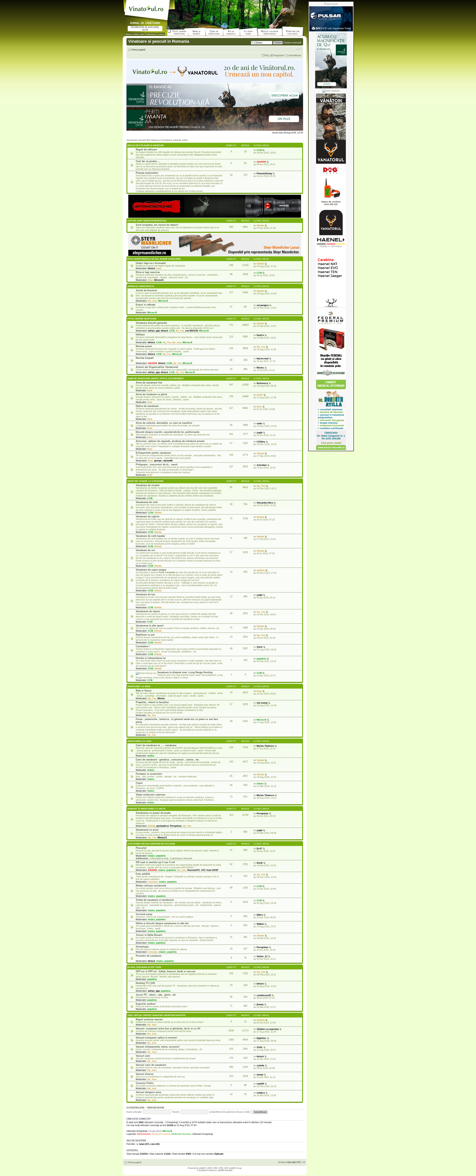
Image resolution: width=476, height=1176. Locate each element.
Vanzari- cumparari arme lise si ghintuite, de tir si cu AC (168, 1028)
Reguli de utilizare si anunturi (145, 145)
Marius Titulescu (265, 746)
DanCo (260, 335)
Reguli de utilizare (146, 149)
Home (128, 34)
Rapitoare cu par (145, 634)
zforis (260, 647)
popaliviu (261, 658)
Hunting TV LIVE (145, 983)
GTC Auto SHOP (209, 870)
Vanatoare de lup (145, 594)
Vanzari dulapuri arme (148, 1092)
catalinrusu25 (264, 995)
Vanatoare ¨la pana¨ (139, 686)
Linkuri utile (138, 34)
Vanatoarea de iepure (148, 611)
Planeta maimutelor (147, 173)
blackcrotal (262, 358)
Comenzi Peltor (145, 1083)
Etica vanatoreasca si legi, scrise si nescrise (154, 259)
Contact (161, 34)
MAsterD (159, 280)
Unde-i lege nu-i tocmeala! (151, 263)
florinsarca (262, 383)
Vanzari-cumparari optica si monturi (156, 1037)
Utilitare (140, 334)
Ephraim (219, 1154)
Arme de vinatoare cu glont (151, 394)
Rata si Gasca (143, 690)
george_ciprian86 (163, 460)
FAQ (267, 55)
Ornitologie (142, 946)
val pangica (263, 305)
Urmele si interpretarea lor (151, 658)
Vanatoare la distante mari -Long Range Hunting (185, 672)
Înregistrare (278, 55)
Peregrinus (176, 826)
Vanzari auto (143, 1055)
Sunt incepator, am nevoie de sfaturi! (157, 224)
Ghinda (260, 225)
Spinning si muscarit (182, 858)
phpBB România (225, 1170)
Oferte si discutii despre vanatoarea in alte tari (162, 923)
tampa (260, 1074)
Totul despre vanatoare (141, 319)
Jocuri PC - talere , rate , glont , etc (156, 994)
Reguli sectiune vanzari (149, 1019)
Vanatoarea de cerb (147, 502)
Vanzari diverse (144, 1074)
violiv (259, 423)
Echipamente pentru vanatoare (153, 452)
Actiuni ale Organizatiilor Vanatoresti (157, 367)
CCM (259, 150)
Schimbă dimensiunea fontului (298, 48)
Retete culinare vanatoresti (151, 885)
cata (152, 1144)
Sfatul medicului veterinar (150, 794)
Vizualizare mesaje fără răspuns (142, 140)
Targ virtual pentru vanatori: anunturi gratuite (156, 1015)
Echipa (281, 1162)
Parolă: (175, 1112)
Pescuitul (141, 848)
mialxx (150, 755)
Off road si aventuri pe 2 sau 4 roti (155, 862)
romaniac (153, 882)
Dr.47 (259, 848)
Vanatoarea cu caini (139, 741)
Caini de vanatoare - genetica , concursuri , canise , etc (167, 759)
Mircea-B (163, 301)
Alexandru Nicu (265, 503)
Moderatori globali (161, 1134)
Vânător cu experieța (268, 1029)
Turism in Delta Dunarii (149, 935)
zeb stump (262, 703)
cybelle (260, 1065)
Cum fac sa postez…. (148, 161)
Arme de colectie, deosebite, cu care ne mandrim (164, 423)
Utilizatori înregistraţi (202, 1134)
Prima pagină (138, 49)
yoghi (259, 432)
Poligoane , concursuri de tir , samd (156, 464)
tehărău (261, 570)
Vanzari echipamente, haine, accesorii (157, 1046)
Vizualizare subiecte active (174, 140)
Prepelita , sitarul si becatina (152, 702)
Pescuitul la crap (160, 858)
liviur (158, 268)
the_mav (152, 301)
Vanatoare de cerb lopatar (150, 536)
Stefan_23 (262, 956)
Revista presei (144, 346)
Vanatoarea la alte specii (150, 625)
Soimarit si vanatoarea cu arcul (146, 809)
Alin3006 (261, 162)
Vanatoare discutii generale (151, 322)
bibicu (260, 915)
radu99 (260, 1083)
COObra (261, 441)
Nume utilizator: (134, 1112)
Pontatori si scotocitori (149, 773)
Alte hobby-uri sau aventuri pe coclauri (151, 844)
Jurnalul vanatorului (140, 286)
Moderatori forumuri (181, 1134)
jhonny (260, 1004)
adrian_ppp (154, 330)
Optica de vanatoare (147, 406)
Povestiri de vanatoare (148, 955)
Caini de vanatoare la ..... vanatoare (156, 745)
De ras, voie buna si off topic (144, 967)
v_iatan (140, 1144)
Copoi (139, 783)
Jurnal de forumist (146, 290)
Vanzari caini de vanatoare (151, 1065)
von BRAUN (191, 330)
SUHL (260, 1047)
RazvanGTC (193, 870)
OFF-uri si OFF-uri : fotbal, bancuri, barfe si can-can (165, 971)
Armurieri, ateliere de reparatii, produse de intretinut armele (170, 441)
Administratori (144, 1134)
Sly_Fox (180, 330)
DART (260, 395)
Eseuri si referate (145, 304)
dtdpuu (260, 924)
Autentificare (295, 55)
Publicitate (150, 34)
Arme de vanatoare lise (149, 382)
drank (260, 863)
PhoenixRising (264, 173)
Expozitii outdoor (146, 1003)
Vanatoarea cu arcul (147, 829)
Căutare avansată (292, 42)
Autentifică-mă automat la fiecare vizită (230, 1112)
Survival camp (144, 914)
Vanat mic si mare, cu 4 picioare (145, 481)
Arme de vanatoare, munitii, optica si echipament (155, 378)
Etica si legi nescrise (148, 272)
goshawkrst (162, 826)
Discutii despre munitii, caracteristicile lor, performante (167, 432)
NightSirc (261, 1038)
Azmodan (262, 465)
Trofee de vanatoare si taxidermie (155, 900)
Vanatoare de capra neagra (151, 569)
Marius (260, 367)
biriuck (151, 268)
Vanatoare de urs (145, 550)
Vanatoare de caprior (148, 516)
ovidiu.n (261, 1093)
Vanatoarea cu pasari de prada (153, 812)
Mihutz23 (162, 837)
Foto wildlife (143, 874)
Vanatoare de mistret (147, 485)
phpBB (202, 1168)
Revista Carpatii (145, 358)
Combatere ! (143, 646)
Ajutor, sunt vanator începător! (146, 221)
